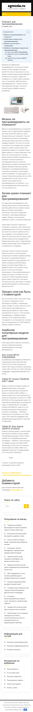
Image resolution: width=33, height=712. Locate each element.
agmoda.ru (16, 6)
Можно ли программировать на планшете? (14, 36)
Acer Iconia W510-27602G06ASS (17, 52)
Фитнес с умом (12, 687)
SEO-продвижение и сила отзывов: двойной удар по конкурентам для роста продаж (14, 576)
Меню (5, 14)
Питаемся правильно (14, 676)
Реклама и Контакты (14, 649)
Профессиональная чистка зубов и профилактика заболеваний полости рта (16, 567)
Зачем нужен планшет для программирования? (13, 40)
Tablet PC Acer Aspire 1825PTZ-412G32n (17, 59)
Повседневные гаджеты (15, 680)
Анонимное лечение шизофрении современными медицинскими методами (14, 550)
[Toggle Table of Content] (27, 32)
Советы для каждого (14, 684)
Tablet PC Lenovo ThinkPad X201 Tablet (17, 55)
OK (25, 709)
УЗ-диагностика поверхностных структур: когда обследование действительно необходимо (16, 590)
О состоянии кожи (13, 673)
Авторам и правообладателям (17, 642)
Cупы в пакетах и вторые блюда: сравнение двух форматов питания (15, 542)
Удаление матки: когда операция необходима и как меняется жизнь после (13, 559)
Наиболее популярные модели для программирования (16, 49)
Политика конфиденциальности (18, 646)
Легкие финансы (12, 669)
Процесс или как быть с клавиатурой (12, 44)
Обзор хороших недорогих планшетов (17, 475)
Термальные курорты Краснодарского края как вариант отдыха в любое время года (15, 527)
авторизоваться (16, 490)
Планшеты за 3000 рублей (11, 473)
